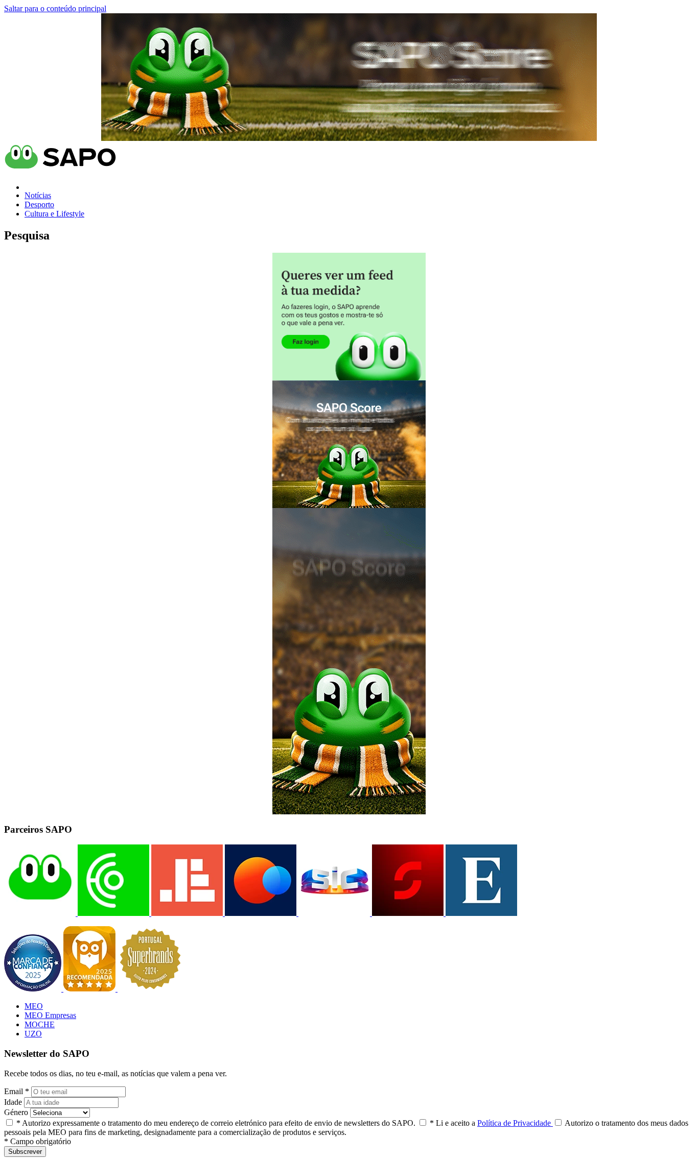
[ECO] (112, 913)
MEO (34, 1006)
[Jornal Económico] (186, 913)
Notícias (38, 195)
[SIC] (333, 913)
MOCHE (40, 1024)
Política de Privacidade (515, 1123)
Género (16, 1112)
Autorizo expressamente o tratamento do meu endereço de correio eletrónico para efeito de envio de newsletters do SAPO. (215, 1123)
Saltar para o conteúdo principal (55, 8)
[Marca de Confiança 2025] (33, 988)
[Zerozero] (259, 913)
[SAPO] (40, 913)
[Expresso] (480, 913)
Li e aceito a (491, 1123)
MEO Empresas (50, 1015)
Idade (13, 1102)
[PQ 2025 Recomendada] (90, 988)
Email (16, 1091)
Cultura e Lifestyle (54, 213)
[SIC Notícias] (407, 913)
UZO (33, 1033)
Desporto (39, 204)
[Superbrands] (150, 988)
